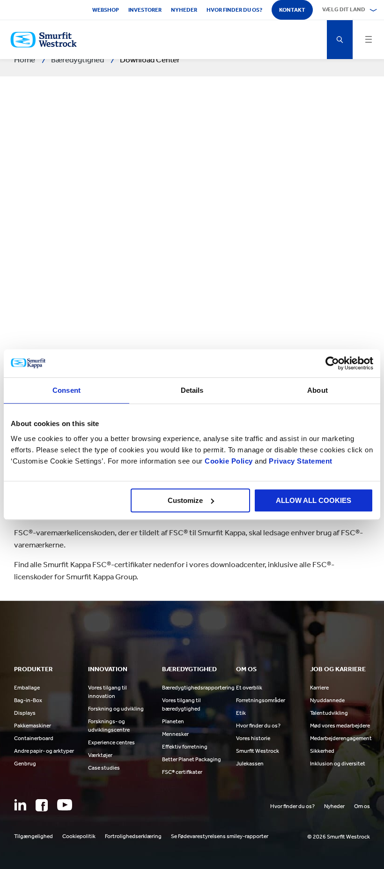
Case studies (104, 767)
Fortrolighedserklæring (133, 836)
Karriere (319, 687)
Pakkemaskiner (32, 725)
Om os (362, 806)
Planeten (173, 721)
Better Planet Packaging (191, 759)
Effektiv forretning (184, 746)
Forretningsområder (260, 700)
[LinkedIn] (20, 804)
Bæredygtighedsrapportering (198, 687)
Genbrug (25, 763)
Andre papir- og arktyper (44, 751)
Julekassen (250, 763)
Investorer (145, 10)
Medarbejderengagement (341, 738)
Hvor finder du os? (234, 10)
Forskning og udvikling (116, 708)
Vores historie (253, 738)
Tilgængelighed (33, 836)
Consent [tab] (66, 390)
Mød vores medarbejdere (340, 725)
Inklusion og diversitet (337, 763)
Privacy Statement (299, 461)
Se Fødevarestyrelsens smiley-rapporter (219, 836)
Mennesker (175, 734)
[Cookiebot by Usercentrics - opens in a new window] (332, 363)
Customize (185, 500)
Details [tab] (192, 390)
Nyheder (184, 10)
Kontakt (292, 10)
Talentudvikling (329, 713)
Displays (25, 713)
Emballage (27, 687)
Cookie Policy (229, 461)
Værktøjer (100, 755)
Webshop (105, 10)
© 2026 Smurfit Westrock (338, 836)
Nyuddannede (327, 700)
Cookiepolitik (79, 836)
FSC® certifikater (182, 772)
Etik (241, 713)
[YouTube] (64, 804)
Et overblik (249, 687)
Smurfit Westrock (257, 751)
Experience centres (111, 742)
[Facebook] (42, 805)
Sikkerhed (322, 751)
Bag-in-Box (28, 700)
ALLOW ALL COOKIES (313, 500)
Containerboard (33, 738)
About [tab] (317, 390)
